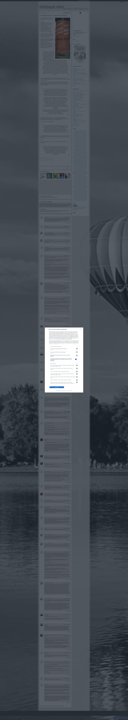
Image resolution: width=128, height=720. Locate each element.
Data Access (64, 390)
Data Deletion (58, 390)
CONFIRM (57, 387)
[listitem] (64, 346)
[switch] (76, 348)
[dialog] (64, 360)
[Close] (81, 329)
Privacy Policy (70, 390)
